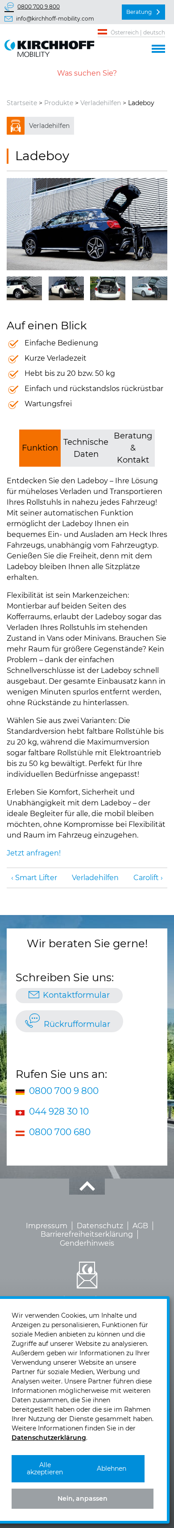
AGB (140, 1226)
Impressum (46, 1226)
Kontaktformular (76, 995)
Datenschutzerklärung (49, 1438)
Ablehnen (111, 1468)
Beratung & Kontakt (133, 448)
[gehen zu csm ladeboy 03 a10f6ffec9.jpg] (149, 288)
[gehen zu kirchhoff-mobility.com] (87, 224)
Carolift (146, 877)
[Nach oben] (87, 1187)
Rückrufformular (77, 1024)
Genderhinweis (87, 1243)
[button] (158, 47)
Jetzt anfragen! (34, 853)
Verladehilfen (100, 103)
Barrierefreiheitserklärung (87, 1234)
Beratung (139, 12)
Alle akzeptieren (45, 1469)
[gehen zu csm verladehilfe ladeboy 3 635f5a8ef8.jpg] (66, 288)
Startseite (22, 103)
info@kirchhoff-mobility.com (55, 18)
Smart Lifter (36, 877)
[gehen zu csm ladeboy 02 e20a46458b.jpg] (107, 288)
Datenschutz (100, 1226)
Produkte (58, 103)
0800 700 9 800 (38, 6)
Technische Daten (85, 448)
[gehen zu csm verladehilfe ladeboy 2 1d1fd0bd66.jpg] (24, 288)
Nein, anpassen (83, 1498)
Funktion (40, 448)
